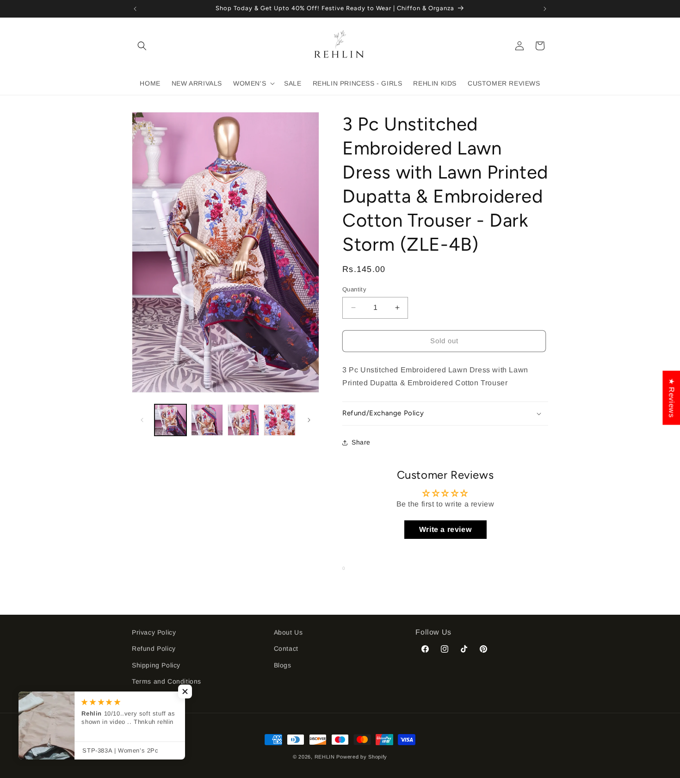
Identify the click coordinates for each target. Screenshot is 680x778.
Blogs (282, 665)
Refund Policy (154, 648)
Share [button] (361, 442)
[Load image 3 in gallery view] (244, 420)
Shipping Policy (156, 665)
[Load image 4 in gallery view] (280, 420)
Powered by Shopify (361, 756)
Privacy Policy (154, 632)
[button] (142, 46)
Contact (286, 648)
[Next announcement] (545, 9)
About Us (288, 632)
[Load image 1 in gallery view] (170, 420)
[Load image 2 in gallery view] (207, 420)
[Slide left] (142, 420)
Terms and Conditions (166, 681)
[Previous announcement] (135, 9)
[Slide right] (309, 420)
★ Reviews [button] (671, 397)
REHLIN (325, 756)
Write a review (445, 529)
